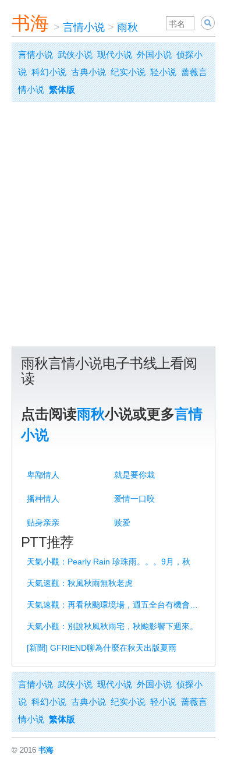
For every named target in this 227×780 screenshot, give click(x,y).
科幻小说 (48, 72)
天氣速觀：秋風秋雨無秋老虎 (80, 583)
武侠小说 (75, 54)
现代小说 (114, 54)
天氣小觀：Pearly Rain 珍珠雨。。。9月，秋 (108, 561)
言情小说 (84, 27)
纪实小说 (128, 72)
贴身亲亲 (43, 522)
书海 (30, 23)
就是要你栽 (134, 474)
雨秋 (127, 27)
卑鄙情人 (43, 474)
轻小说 (163, 72)
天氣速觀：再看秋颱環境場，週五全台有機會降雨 (115, 604)
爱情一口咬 (134, 498)
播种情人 (43, 498)
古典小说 (88, 72)
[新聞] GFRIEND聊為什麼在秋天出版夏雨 (101, 647)
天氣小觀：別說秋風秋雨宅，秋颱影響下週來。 (112, 626)
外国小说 (154, 54)
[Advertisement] (113, 227)
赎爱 (122, 522)
